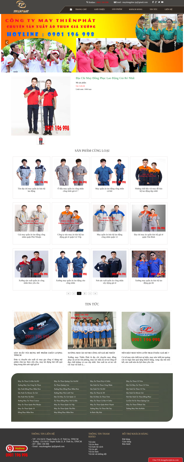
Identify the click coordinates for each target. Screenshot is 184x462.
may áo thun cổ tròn (134, 381)
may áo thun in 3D (97, 393)
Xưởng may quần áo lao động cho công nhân (70, 281)
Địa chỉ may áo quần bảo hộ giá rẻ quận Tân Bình (148, 235)
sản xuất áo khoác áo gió (28, 393)
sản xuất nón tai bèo (26, 397)
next (176, 42)
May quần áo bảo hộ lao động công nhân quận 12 (109, 235)
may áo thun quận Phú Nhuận (29, 405)
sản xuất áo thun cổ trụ (135, 389)
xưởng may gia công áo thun (29, 385)
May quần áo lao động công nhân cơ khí (109, 189)
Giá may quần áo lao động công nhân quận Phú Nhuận (31, 235)
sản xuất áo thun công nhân (101, 385)
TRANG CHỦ (81, 9)
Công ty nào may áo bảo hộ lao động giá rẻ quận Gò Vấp (70, 235)
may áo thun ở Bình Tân (135, 405)
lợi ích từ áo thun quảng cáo (137, 401)
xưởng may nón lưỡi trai (64, 393)
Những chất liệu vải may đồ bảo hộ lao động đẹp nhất (148, 189)
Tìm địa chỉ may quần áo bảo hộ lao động (31, 189)
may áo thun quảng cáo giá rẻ (66, 381)
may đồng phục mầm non (64, 412)
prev (8, 42)
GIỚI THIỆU (99, 9)
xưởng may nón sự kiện (135, 408)
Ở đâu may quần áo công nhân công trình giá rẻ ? (71, 189)
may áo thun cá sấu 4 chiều (101, 401)
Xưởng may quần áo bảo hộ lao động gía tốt (148, 281)
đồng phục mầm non (26, 412)
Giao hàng (126, 441)
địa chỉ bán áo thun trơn (100, 397)
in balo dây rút (96, 412)
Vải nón (91, 442)
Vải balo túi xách (95, 447)
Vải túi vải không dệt (97, 454)
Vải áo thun (93, 444)
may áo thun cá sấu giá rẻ (28, 381)
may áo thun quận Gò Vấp (64, 405)
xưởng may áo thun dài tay (101, 408)
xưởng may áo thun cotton (28, 401)
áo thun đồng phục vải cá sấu (65, 401)
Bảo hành (126, 444)
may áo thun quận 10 (26, 408)
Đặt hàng (126, 439)
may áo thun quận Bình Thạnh (102, 405)
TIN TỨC (153, 9)
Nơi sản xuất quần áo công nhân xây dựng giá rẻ (109, 281)
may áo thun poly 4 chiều (100, 381)
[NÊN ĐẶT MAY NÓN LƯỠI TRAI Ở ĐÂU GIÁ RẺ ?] (146, 348)
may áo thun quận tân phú (64, 408)
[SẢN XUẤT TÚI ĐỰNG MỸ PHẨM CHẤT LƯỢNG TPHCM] (39, 348)
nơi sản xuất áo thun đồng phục (138, 397)
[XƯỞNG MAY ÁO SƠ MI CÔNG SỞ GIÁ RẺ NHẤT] (93, 348)
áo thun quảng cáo (61, 385)
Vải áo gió (92, 449)
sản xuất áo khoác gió (135, 393)
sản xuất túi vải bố (97, 389)
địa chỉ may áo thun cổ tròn (137, 385)
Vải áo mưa (93, 451)
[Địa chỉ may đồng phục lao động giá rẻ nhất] (40, 106)
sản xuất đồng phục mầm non (29, 389)
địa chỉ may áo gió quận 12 (65, 397)
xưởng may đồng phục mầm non (66, 389)
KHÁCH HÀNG (135, 9)
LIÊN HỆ (168, 9)
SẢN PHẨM (117, 9)
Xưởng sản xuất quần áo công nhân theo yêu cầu (31, 281)
